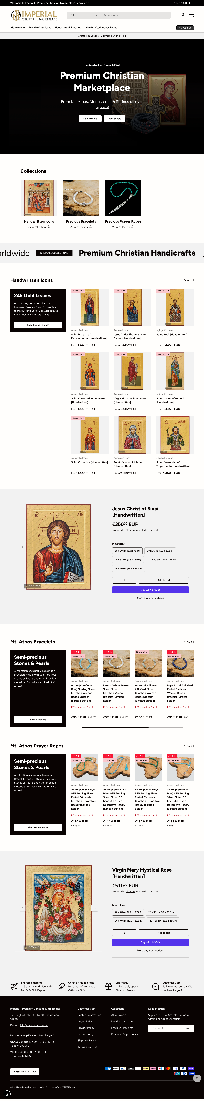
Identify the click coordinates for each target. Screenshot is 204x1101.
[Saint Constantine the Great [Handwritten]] (90, 371)
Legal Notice (85, 1021)
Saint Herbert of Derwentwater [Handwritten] (89, 336)
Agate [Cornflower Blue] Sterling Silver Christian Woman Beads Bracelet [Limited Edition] (83, 693)
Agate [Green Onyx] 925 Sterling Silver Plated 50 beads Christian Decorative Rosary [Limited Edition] (83, 799)
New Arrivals (90, 118)
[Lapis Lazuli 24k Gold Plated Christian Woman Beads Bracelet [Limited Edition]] (180, 663)
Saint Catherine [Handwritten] (89, 462)
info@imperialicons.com (34, 1025)
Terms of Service (87, 1046)
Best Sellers (114, 118)
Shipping (130, 530)
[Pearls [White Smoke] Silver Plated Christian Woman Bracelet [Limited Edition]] (116, 663)
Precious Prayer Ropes (123, 221)
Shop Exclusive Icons (38, 324)
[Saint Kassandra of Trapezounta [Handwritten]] (175, 435)
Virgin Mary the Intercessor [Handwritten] (130, 400)
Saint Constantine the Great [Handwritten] (88, 400)
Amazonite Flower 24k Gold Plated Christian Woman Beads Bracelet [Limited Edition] (146, 693)
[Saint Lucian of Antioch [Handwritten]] (175, 371)
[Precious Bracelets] (81, 198)
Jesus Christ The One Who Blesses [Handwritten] (130, 336)
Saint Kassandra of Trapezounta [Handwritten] (173, 464)
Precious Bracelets (81, 221)
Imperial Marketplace (26, 1087)
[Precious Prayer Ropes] (123, 198)
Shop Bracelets (38, 719)
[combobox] (119, 15)
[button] (191, 15)
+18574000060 (19, 1045)
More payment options (150, 597)
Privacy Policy (86, 1027)
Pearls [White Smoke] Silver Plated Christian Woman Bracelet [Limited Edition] (116, 693)
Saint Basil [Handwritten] (171, 334)
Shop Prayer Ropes (38, 827)
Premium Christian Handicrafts (90, 253)
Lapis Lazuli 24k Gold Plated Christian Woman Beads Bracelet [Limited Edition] (180, 693)
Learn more (82, 2)
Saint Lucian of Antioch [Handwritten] (170, 400)
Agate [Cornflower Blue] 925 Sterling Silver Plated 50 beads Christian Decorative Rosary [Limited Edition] (114, 799)
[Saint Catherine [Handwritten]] (90, 435)
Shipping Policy (87, 1040)
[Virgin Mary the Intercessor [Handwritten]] (132, 371)
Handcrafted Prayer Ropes (101, 27)
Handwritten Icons (40, 27)
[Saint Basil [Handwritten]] (175, 307)
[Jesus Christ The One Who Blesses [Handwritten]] (132, 307)
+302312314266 (20, 1055)
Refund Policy (86, 1034)
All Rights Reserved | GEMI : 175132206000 (56, 1087)
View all (189, 280)
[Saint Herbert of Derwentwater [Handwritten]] (90, 307)
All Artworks (18, 27)
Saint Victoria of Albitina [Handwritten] (128, 464)
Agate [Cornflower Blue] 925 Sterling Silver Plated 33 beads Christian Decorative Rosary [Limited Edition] (178, 799)
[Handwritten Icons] (39, 198)
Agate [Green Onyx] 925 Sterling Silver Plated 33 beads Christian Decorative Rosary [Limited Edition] (147, 799)
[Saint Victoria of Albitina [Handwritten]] (132, 435)
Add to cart (164, 580)
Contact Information (89, 1015)
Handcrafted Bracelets (68, 27)
